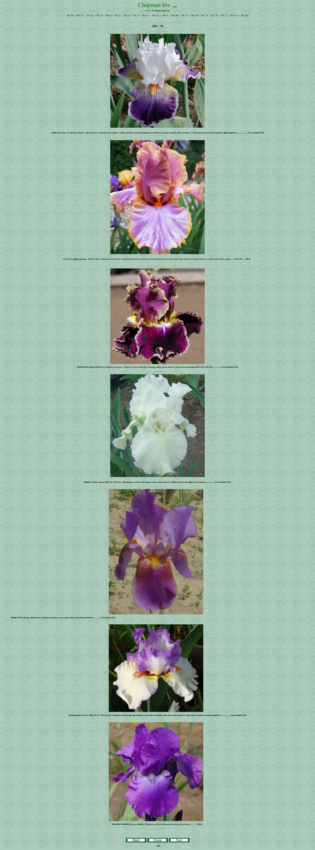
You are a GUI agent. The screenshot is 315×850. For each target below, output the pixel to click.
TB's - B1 (70, 15)
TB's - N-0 (174, 15)
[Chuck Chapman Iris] (157, 842)
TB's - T (224, 15)
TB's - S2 (214, 15)
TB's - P (185, 15)
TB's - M (165, 15)
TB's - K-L (155, 15)
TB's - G (127, 15)
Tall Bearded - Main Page (161, 10)
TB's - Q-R (194, 15)
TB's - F (117, 15)
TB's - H (136, 15)
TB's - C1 (80, 15)
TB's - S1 (204, 15)
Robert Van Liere (80, 259)
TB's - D (99, 15)
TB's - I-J (145, 15)
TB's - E (108, 15)
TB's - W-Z (244, 15)
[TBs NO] (179, 842)
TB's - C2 (90, 15)
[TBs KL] (136, 842)
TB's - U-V (233, 15)
